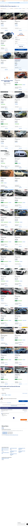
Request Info (6, 30)
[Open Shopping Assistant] (27, 524)
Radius (4, 84)
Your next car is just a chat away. (14, 2)
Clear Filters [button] (20, 8)
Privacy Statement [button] (9, 402)
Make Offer (6, 187)
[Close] (24, 522)
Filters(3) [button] (12, 8)
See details (16, 64)
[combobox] (4, 8)
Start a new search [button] (25, 393)
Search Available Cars (21, 49)
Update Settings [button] (24, 47)
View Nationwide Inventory (14, 405)
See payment (2, 24)
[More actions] (12, 30)
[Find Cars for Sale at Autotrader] (3, 1)
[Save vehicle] (12, 13)
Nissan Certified (3, 295)
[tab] (2, 427)
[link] (2, 25)
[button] (24, 1)
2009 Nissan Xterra (4, 433)
